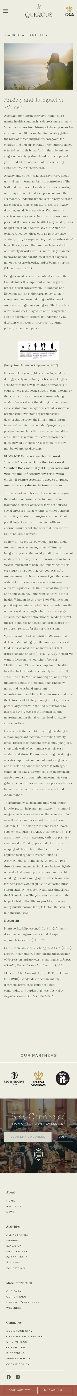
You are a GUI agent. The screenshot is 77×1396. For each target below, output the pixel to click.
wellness (14, 1308)
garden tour (17, 1257)
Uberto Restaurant (22, 1302)
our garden (16, 1296)
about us (13, 1206)
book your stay (19, 1330)
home (10, 1200)
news (10, 1212)
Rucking (13, 1262)
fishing (12, 1240)
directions (15, 1353)
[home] (38, 11)
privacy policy (18, 1358)
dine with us (16, 1341)
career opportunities (24, 1336)
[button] (5, 11)
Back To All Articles (26, 35)
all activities (17, 1234)
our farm (14, 1291)
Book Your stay (19, 1390)
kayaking (13, 1246)
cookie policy (17, 1364)
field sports (16, 1251)
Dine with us (53, 1390)
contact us (15, 1347)
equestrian (15, 1268)
